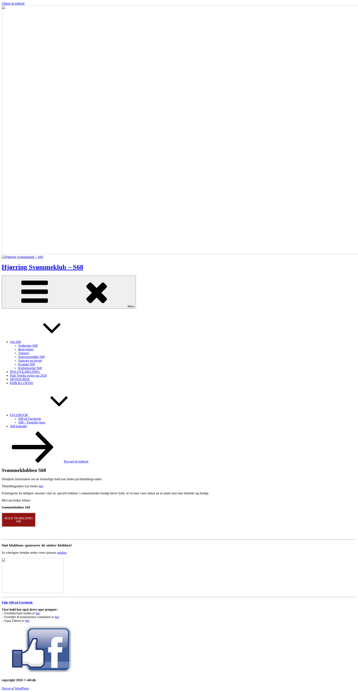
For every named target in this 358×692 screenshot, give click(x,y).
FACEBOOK (19, 415)
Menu (131, 306)
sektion (62, 552)
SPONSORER (20, 379)
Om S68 (15, 342)
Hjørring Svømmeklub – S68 (42, 267)
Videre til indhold (13, 3)
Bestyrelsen (25, 349)
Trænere (23, 353)
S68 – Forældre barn (31, 422)
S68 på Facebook (29, 418)
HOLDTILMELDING (25, 372)
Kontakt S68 (26, 364)
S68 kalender (18, 426)
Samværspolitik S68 (31, 357)
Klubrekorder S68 (30, 368)
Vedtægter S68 (27, 345)
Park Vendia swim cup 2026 (28, 375)
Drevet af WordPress (15, 688)
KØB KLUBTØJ (21, 383)
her (41, 486)
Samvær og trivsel (30, 360)
